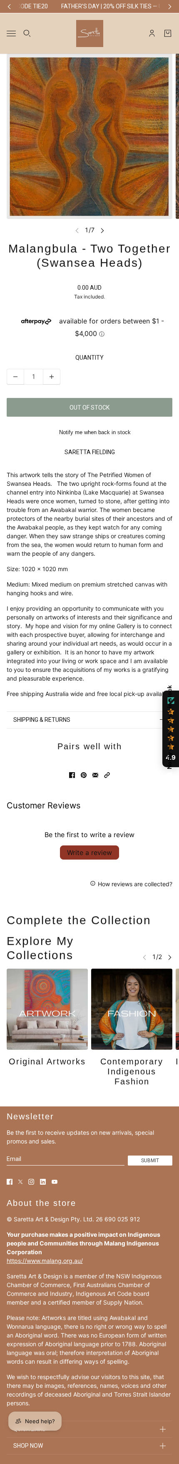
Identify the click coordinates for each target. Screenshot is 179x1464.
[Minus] (15, 377)
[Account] (152, 33)
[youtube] (54, 1181)
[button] (107, 775)
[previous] (9, 6)
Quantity (89, 357)
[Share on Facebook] (72, 775)
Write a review (89, 852)
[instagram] (31, 1181)
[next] (170, 6)
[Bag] (167, 33)
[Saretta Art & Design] (89, 33)
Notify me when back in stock (95, 432)
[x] (20, 1182)
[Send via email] (95, 775)
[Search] (27, 33)
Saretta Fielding (90, 452)
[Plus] (51, 377)
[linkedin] (42, 1181)
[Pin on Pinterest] (83, 775)
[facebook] (9, 1181)
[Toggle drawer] (11, 33)
